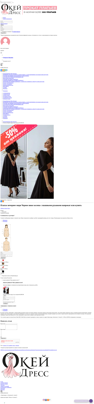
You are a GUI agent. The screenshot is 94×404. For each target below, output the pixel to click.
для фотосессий (6, 94)
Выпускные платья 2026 (8, 78)
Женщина (5, 220)
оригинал (43, 350)
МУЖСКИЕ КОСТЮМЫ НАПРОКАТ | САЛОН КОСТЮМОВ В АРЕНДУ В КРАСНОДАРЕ (23, 81)
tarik (47, 350)
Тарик (36, 350)
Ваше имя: (3, 323)
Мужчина (5, 221)
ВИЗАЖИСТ (6, 86)
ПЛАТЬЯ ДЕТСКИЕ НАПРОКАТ (10, 79)
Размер (2, 210)
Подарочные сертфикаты (6, 387)
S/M (15, 350)
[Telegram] (6, 70)
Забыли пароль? (4, 23)
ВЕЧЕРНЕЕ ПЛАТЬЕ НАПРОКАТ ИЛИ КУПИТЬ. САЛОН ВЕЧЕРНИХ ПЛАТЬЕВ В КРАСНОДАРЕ (25, 74)
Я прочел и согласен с (11, 31)
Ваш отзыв (3, 329)
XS (2, 350)
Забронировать (4, 305)
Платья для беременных (8, 82)
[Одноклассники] (3, 70)
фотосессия (54, 350)
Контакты (5, 88)
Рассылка (3, 389)
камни (9, 350)
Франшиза (5, 90)
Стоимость (3, 258)
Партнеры (3, 388)
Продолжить (3, 338)
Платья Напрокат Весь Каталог (10, 73)
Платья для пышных (7, 84)
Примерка (5, 310)
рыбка (17, 350)
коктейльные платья (7, 97)
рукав (13, 345)
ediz (46, 350)
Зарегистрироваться (7, 18)
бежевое (33, 350)
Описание (5, 309)
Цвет (2, 269)
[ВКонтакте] (1, 70)
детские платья (6, 95)
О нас (2, 381)
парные (20, 350)
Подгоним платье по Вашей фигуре (10, 275)
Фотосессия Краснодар (8, 85)
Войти (4, 17)
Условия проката (6, 114)
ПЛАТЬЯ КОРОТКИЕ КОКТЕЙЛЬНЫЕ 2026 (13, 77)
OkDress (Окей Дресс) (5, 208)
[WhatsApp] (5, 70)
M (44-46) (4, 211)
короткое (12, 350)
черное (39, 350)
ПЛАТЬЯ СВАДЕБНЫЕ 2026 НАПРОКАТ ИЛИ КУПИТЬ (16, 75)
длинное (17, 345)
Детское (50, 350)
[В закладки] (1, 307)
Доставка (5, 116)
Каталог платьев (4, 383)
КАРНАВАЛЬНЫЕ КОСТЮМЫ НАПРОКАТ (13, 80)
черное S (5, 345)
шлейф (10, 345)
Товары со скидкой (5, 386)
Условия (5, 87)
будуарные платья (7, 96)
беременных (29, 350)
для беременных (6, 93)
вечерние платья (6, 98)
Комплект (24, 350)
